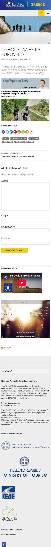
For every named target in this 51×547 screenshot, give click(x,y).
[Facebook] (3, 132)
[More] (27, 132)
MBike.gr (7, 347)
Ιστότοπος (6, 238)
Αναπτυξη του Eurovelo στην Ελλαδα (18, 155)
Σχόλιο (4, 181)
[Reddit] (19, 132)
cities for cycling (18, 139)
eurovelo (15, 59)
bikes (6, 139)
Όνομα (4, 215)
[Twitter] (7, 132)
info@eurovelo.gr (8, 534)
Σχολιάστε (25, 59)
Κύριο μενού (47, 13)
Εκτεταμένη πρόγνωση (25, 333)
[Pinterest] (15, 132)
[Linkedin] (11, 132)
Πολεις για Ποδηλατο (24, 142)
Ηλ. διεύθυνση (8, 226)
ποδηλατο (8, 142)
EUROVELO (34, 139)
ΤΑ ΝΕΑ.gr (40, 73)
